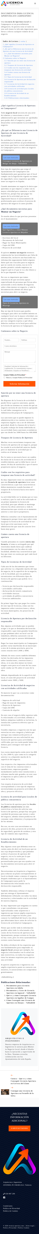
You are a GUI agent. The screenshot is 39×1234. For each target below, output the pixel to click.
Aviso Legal (30, 1226)
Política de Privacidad (11, 1208)
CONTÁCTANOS (19, 1128)
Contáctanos (7, 1206)
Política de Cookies (10, 1211)
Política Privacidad (9, 1228)
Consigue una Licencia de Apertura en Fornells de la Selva (22, 1093)
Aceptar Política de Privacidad (14, 375)
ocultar (23, 41)
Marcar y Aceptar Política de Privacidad (19, 377)
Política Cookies (23, 1228)
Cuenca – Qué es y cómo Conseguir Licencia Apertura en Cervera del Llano (23, 1081)
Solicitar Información (19, 384)
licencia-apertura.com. (16, 1226)
